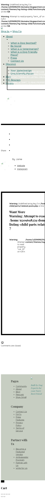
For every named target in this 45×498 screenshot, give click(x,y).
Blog (18, 391)
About (9, 36)
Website (21, 165)
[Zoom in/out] (9, 494)
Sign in (5, 31)
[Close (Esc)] (2, 494)
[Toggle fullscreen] (7, 494)
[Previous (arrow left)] (2, 496)
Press (14, 57)
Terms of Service (20, 429)
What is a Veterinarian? (25, 48)
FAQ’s (18, 414)
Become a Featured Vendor (21, 451)
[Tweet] (13, 134)
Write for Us (21, 468)
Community (21, 386)
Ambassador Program (22, 458)
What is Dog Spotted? (23, 42)
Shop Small (21, 397)
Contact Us (17, 60)
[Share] (4, 494)
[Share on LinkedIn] (13, 145)
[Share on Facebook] (13, 139)
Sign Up (17, 31)
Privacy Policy (19, 424)
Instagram (22, 169)
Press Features (20, 418)
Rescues (20, 394)
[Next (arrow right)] (4, 496)
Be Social (16, 45)
